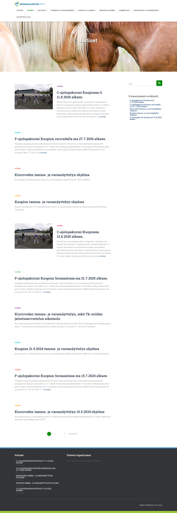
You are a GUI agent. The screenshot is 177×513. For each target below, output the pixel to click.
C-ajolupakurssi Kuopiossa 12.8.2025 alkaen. (146, 118)
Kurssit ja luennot (86, 10)
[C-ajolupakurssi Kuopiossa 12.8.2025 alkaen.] (34, 236)
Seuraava (73, 434)
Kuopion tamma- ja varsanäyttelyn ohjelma (49, 202)
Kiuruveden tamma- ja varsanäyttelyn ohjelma (52, 175)
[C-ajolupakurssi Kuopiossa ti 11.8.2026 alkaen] (34, 96)
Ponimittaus (124, 10)
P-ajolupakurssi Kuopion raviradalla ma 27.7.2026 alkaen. (60, 139)
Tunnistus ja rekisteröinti (62, 10)
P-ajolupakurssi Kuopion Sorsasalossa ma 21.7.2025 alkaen (61, 278)
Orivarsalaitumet (107, 10)
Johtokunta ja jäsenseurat (146, 10)
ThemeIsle (158, 505)
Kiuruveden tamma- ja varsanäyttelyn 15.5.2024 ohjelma (59, 412)
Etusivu (20, 10)
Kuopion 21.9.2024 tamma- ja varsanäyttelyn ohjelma (57, 349)
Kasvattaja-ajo (24, 17)
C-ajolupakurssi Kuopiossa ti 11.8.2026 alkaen (142, 101)
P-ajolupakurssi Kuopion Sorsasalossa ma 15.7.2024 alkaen (61, 376)
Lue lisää (102, 117)
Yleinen (60, 86)
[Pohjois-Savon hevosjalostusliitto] (30, 4)
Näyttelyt (42, 10)
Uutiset (30, 10)
